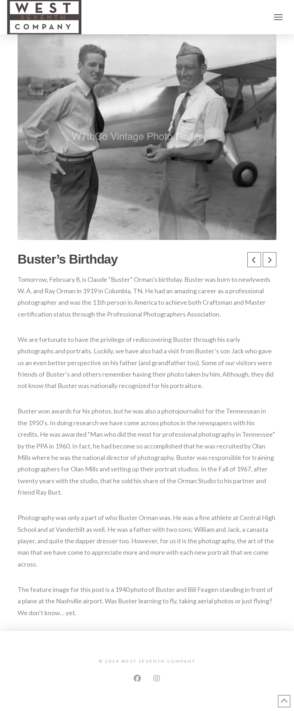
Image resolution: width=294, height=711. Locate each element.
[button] (278, 17)
